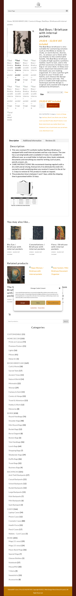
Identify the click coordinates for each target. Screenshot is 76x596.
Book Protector (58, 121)
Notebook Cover (44, 127)
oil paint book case (54, 127)
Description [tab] (14, 140)
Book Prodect (49, 121)
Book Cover (51, 117)
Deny (38, 303)
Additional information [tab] (32, 140)
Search (66, 321)
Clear (66, 92)
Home (9, 21)
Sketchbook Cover (48, 130)
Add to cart (53, 105)
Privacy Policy (41, 307)
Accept (23, 303)
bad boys (44, 117)
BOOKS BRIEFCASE (20, 21)
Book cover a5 (59, 117)
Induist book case (48, 124)
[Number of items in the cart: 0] (9, 314)
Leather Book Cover (59, 124)
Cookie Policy (33, 307)
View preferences (53, 303)
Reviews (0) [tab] (50, 140)
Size (42, 94)
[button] (60, 288)
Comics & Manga (35, 21)
